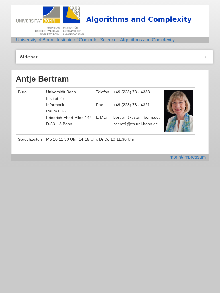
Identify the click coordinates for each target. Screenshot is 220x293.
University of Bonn (34, 39)
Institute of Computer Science (87, 39)
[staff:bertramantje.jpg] (178, 110)
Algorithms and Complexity (147, 39)
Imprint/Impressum (187, 157)
